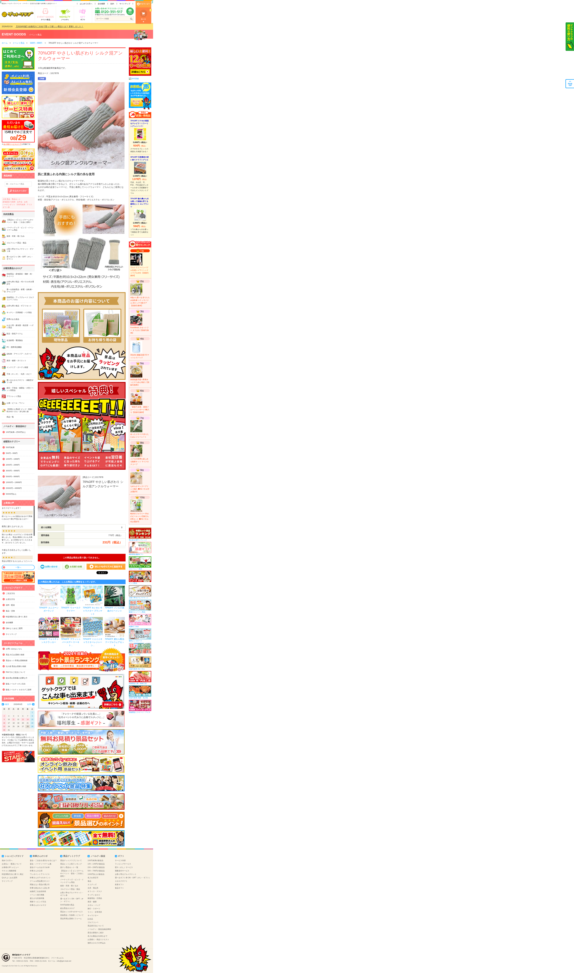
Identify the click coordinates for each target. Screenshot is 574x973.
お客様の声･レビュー (10, 867)
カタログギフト (121, 881)
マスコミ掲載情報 (9, 871)
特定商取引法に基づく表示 (16, 617)
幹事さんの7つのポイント (40, 878)
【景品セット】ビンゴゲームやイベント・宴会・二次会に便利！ (72, 873)
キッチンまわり (94, 895)
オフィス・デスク (95, 891)
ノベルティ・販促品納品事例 (99, 929)
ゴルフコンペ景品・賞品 (70, 889)
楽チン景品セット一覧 (69, 867)
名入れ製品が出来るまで (97, 936)
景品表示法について (96, 926)
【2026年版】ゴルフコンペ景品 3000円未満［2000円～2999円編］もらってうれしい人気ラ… (59, 26)
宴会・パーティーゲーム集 (40, 864)
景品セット (16, 199)
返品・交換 (10, 611)
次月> (29, 704)
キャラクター (93, 915)
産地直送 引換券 (9, 202)
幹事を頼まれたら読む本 (40, 888)
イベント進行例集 (37, 895)
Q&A (112, 4)
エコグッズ (92, 884)
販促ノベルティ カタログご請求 (18, 690)
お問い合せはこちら (14, 649)
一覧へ (18, 567)
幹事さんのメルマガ (38, 905)
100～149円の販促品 (96, 864)
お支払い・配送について (12, 864)
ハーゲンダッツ (9, 205)
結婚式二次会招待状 (38, 891)
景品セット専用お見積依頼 (16, 660)
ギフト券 (6, 207)
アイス (29, 205)
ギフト (121, 856)
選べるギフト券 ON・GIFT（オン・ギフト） (133, 878)
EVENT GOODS (14, 34)
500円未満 (21, 205)
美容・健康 (92, 902)
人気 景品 (6, 199)
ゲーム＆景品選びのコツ (40, 881)
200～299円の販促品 (96, 867)
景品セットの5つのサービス (71, 912)
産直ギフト (119, 884)
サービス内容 (120, 860)
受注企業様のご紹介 (96, 933)
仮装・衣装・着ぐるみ (69, 886)
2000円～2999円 (13, 465)
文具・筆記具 (93, 888)
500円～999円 (36, 43)
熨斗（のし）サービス (124, 867)
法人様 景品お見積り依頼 (16, 666)
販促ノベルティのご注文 (16, 684)
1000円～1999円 (13, 459)
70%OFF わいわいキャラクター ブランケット (92, 610)
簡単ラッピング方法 (38, 902)
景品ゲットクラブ (71, 856)
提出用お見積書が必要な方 (16, 678)
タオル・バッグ (94, 905)
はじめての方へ (86, 4)
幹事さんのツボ (40, 856)
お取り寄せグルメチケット (125, 874)
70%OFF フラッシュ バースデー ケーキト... (71, 642)
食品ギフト (119, 888)
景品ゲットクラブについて (71, 860)
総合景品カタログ (67, 908)
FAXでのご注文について (15, 672)
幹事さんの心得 (36, 871)
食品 (89, 881)
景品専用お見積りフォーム (71, 919)
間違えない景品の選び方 (40, 884)
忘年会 (19, 202)
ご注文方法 (10, 593)
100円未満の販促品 (95, 860)
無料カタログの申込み (97, 943)
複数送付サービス (122, 871)
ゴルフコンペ (93, 922)
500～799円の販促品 (96, 871)
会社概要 (101, 4)
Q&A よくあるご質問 (14, 628)
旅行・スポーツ (94, 909)
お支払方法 (10, 599)
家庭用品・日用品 (95, 898)
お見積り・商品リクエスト (98, 939)
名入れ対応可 (93, 878)
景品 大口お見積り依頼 (15, 655)
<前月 (6, 704)
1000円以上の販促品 (96, 874)
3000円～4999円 (13, 471)
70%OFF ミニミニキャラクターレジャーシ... (92, 642)
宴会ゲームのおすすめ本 (40, 867)
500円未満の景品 (67, 905)
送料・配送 (10, 605)
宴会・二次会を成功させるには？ (43, 860)
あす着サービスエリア (13, 144)
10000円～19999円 (14, 482)
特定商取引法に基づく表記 (12, 874)
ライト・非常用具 (95, 912)
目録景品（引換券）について (72, 915)
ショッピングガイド (14, 856)
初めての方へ (7, 860)
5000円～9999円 (13, 477)
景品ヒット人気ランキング (71, 864)
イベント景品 (35, 34)
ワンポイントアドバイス (40, 874)
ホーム (5, 43)
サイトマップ (124, 4)
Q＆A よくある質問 (9, 878)
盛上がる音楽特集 (37, 898)
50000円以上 (11, 494)
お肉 (26, 202)
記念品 (90, 919)
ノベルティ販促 (98, 856)
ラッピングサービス (123, 864)
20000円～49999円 (14, 488)
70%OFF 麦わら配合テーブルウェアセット (114, 642)
